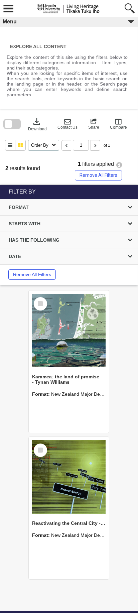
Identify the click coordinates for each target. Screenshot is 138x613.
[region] (69, 235)
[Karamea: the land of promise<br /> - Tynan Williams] (69, 330)
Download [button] (37, 124)
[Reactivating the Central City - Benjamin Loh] (69, 477)
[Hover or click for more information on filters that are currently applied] (119, 164)
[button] (67, 124)
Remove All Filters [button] (98, 175)
